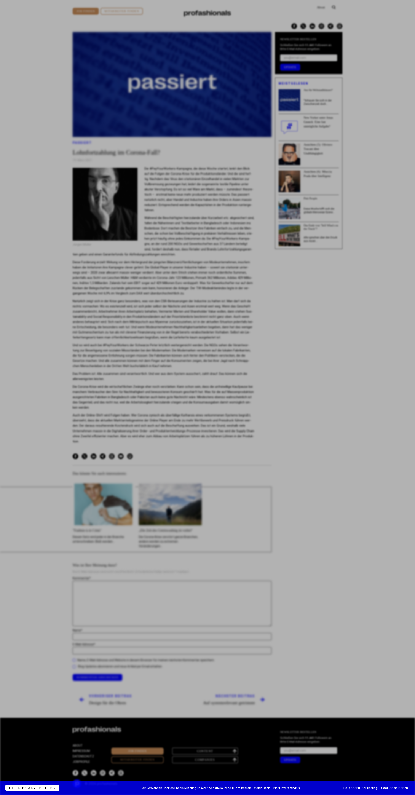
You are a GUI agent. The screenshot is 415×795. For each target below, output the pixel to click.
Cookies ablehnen (394, 788)
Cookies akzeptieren (32, 788)
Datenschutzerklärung (360, 788)
